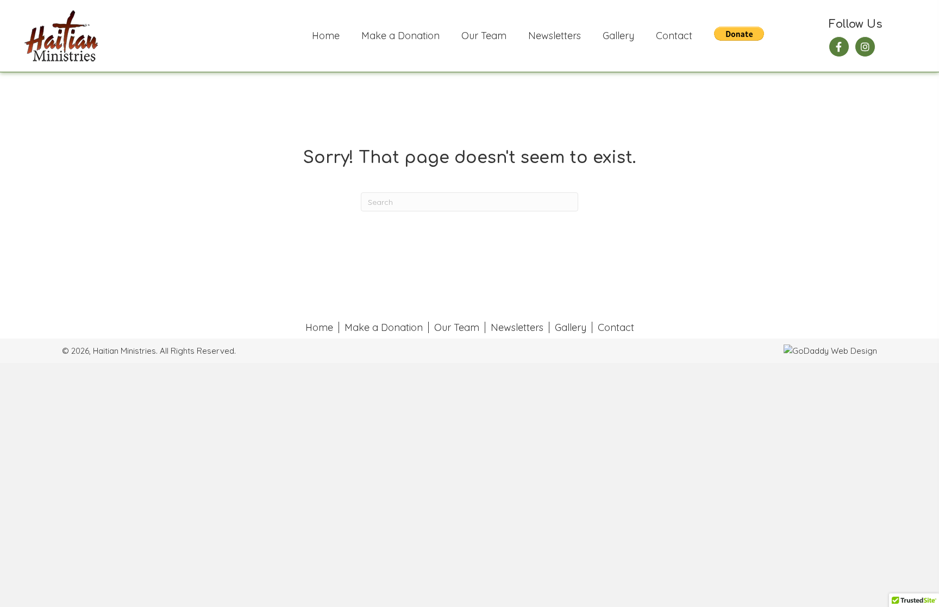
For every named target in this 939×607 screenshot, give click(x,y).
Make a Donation (384, 328)
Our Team (456, 328)
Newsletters (517, 328)
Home (319, 328)
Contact (616, 328)
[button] (839, 46)
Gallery (570, 328)
